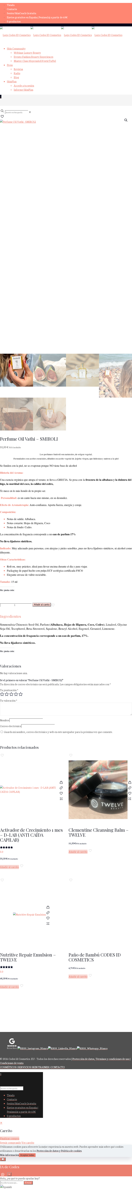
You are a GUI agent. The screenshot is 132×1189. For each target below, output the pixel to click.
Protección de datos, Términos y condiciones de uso (101, 1059)
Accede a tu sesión (24, 85)
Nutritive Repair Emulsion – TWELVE (28, 957)
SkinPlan (11, 81)
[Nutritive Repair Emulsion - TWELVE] (29, 915)
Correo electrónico (10, 726)
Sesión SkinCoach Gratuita (21, 13)
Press (10, 65)
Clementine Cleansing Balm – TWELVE (99, 832)
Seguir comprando (10, 1142)
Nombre (4, 720)
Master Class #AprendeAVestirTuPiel (35, 61)
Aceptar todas (27, 1155)
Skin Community (16, 48)
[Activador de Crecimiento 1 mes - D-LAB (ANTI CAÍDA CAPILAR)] (29, 791)
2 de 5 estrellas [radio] (7, 694)
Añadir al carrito (42, 604)
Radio (17, 73)
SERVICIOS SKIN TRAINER (33, 1067)
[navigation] (66, 1133)
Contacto (12, 9)
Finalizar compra (9, 1138)
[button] (126, 120)
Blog (16, 77)
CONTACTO (58, 1067)
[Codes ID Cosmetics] (61, 35)
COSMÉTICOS (8, 1067)
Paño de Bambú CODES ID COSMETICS (95, 957)
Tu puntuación (9, 690)
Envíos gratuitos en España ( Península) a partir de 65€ (37, 17)
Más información (9, 1155)
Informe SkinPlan (23, 89)
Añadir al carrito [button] (9, 867)
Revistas (18, 69)
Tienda (10, 5)
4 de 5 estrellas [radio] (16, 694)
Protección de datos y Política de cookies (59, 1150)
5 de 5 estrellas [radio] (21, 694)
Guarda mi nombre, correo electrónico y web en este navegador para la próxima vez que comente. (58, 732)
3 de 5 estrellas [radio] (11, 694)
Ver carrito (27, 1142)
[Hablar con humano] (3, 1174)
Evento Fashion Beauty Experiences (33, 56)
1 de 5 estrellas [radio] (2, 694)
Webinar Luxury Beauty (27, 52)
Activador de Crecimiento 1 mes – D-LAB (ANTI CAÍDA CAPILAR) (31, 835)
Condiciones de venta (11, 1063)
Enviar (28, 1182)
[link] (30, 112)
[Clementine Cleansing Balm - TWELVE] (98, 791)
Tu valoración (8, 700)
